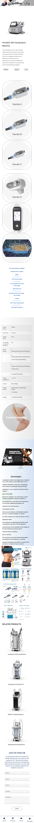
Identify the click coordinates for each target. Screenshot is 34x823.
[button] (6, 69)
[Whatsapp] (6, 496)
